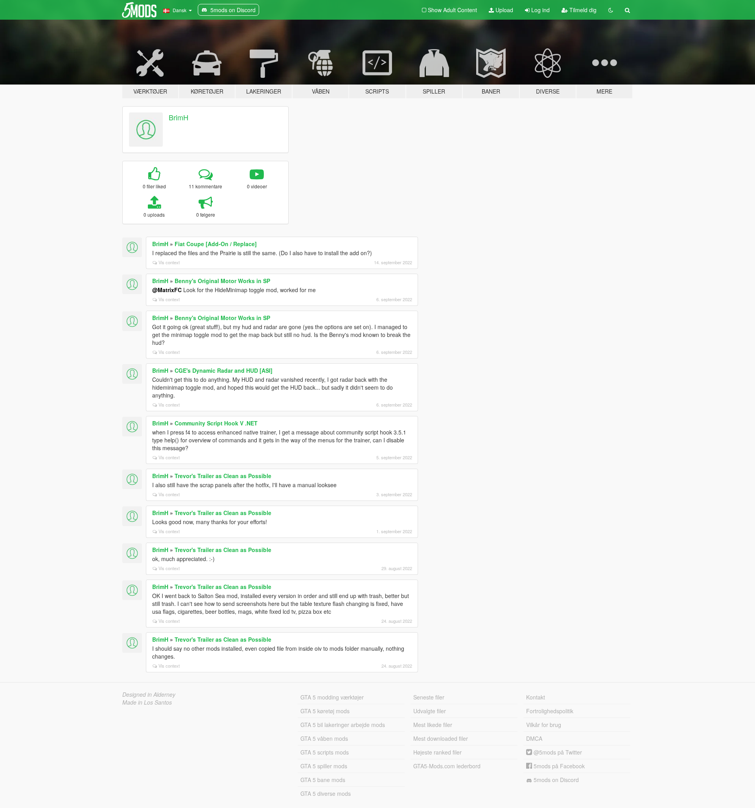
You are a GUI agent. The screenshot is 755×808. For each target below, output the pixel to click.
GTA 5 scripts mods (324, 752)
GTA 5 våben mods (324, 738)
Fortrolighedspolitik (549, 711)
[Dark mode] (610, 10)
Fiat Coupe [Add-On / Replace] (216, 244)
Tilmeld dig (582, 10)
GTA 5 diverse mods (325, 793)
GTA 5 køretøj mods (325, 711)
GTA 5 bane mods (322, 780)
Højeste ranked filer (437, 752)
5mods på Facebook (558, 766)
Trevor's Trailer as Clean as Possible (223, 476)
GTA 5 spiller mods (323, 766)
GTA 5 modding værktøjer (332, 697)
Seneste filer (428, 697)
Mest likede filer (432, 725)
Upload (503, 10)
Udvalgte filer (429, 711)
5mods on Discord (555, 780)
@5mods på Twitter (557, 752)
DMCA (534, 738)
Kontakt (535, 697)
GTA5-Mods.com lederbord (447, 766)
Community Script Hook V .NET (216, 423)
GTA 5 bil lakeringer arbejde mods (342, 725)
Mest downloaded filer (440, 738)
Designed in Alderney (148, 694)
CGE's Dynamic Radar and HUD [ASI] (224, 370)
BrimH (178, 117)
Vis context (169, 262)
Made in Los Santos (147, 702)
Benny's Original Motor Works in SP (222, 281)
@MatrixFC (167, 290)
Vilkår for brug (543, 725)
